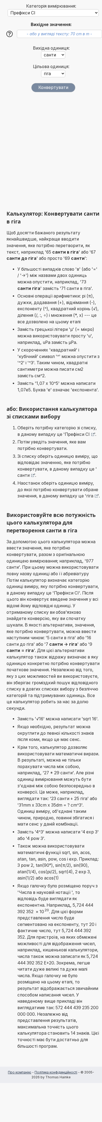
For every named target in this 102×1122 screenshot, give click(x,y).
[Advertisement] (51, 151)
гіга (89, 495)
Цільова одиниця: (51, 66)
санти (23, 475)
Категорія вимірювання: (51, 6)
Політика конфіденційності (56, 1072)
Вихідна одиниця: (51, 48)
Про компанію (19, 1072)
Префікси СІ (77, 434)
